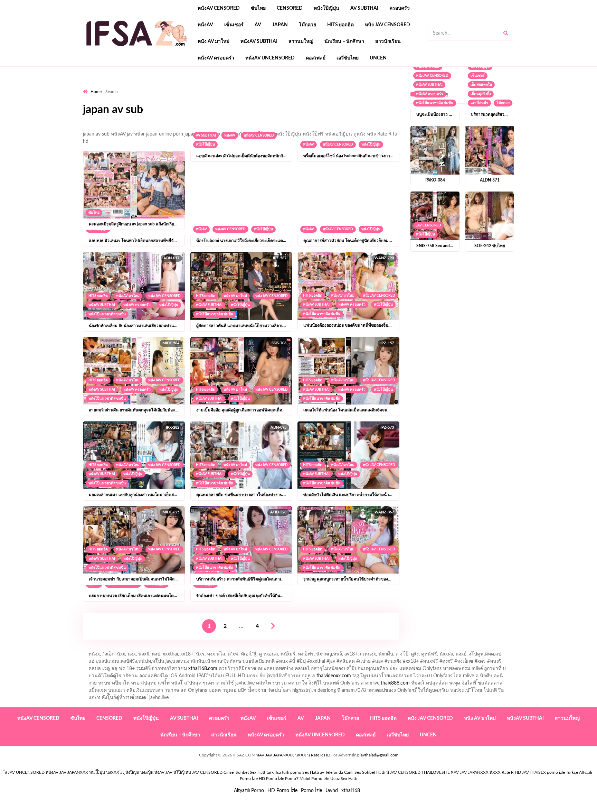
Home (96, 92)
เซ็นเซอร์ (234, 24)
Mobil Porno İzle (314, 778)
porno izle (107, 86)
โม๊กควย (307, 24)
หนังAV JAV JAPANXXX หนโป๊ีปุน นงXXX (82, 772)
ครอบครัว (399, 8)
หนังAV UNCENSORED (270, 58)
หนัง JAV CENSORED (387, 24)
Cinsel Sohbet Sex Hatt (244, 772)
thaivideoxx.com (333, 675)
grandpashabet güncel (418, 86)
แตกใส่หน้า (479, 103)
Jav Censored (428, 225)
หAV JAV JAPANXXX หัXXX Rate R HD (486, 772)
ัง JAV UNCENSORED (25, 772)
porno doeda (132, 86)
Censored (290, 8)
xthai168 (350, 790)
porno (89, 86)
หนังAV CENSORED (219, 8)
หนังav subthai (258, 41)
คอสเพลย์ (315, 58)
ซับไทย (258, 8)
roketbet (380, 86)
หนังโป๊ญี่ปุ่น (326, 8)
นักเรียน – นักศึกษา (344, 41)
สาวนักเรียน (388, 41)
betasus (254, 86)
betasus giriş (227, 86)
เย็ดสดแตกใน (481, 84)
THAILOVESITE (435, 772)
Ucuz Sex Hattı (343, 778)
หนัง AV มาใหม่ (213, 41)
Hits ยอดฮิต (340, 24)
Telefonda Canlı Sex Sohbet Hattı (355, 772)
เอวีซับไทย (348, 58)
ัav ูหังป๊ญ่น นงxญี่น (136, 772)
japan (280, 24)
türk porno (291, 772)
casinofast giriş (350, 86)
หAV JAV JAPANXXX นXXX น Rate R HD (293, 755)
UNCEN (378, 58)
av (258, 24)
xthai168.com (202, 668)
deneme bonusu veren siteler (178, 86)
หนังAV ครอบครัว (216, 58)
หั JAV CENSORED (403, 772)
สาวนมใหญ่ (300, 41)
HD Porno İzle (282, 790)
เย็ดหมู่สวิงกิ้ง (481, 94)
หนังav (205, 24)
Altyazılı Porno (249, 790)
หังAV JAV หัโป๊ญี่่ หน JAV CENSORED (188, 772)
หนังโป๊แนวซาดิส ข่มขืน (107, 314)
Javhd (331, 790)
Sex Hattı (310, 772)
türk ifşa (273, 772)
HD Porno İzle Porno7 (278, 778)
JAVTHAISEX (534, 772)
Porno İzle (311, 790)
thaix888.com (395, 683)
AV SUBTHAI (364, 8)
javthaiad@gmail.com (379, 755)
